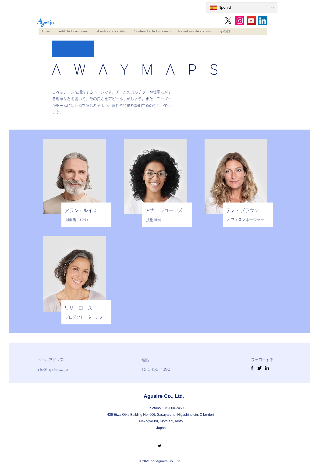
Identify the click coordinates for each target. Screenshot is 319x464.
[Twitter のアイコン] (259, 368)
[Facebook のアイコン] (252, 368)
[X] (228, 20)
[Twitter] (159, 445)
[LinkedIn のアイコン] (267, 368)
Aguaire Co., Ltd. (164, 396)
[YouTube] (251, 20)
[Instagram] (239, 20)
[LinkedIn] (262, 20)
